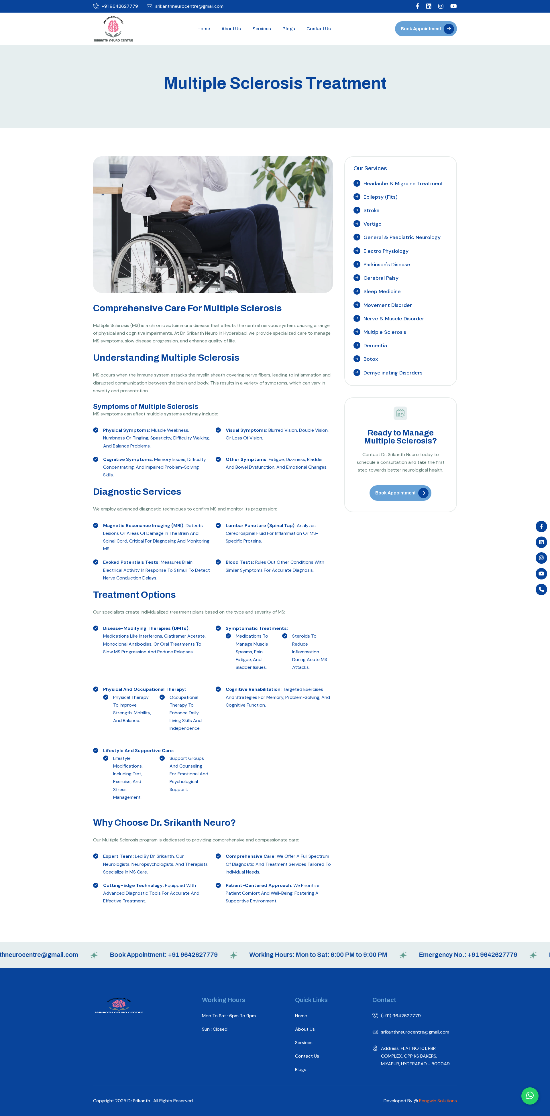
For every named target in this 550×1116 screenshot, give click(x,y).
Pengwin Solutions (438, 1101)
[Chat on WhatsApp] (530, 1096)
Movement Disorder (388, 305)
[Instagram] (541, 558)
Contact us (307, 1056)
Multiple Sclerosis (385, 332)
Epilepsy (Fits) (381, 197)
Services (261, 28)
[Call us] (541, 589)
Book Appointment (421, 28)
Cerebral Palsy (381, 278)
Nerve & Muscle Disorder (394, 318)
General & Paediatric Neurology (402, 237)
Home (203, 28)
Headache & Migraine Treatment (403, 183)
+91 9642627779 (120, 6)
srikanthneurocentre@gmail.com (189, 6)
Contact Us (319, 28)
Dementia (375, 345)
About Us (231, 28)
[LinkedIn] (541, 542)
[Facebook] (541, 526)
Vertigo (373, 223)
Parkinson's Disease (387, 264)
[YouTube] (541, 573)
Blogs (288, 28)
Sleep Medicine (382, 291)
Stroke (372, 210)
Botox (371, 359)
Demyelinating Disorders (393, 372)
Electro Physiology (386, 251)
